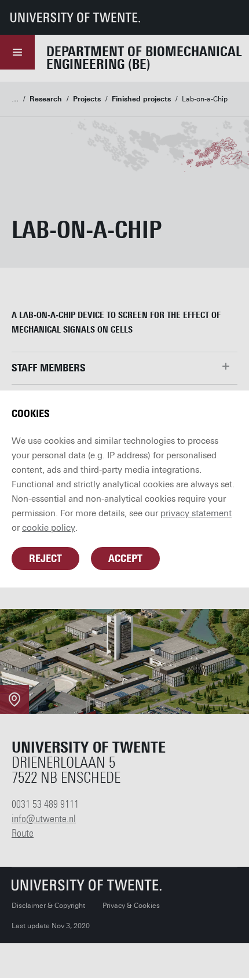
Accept (125, 558)
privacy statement (196, 513)
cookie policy (48, 528)
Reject (45, 558)
